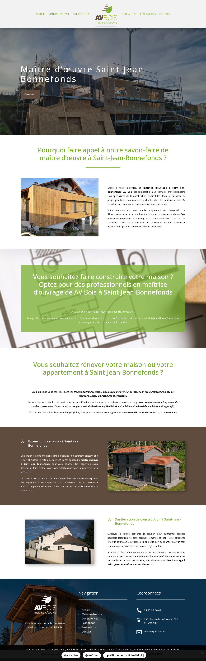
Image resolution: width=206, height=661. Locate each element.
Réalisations (148, 13)
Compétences (81, 13)
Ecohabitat (129, 13)
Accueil (40, 13)
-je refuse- (91, 655)
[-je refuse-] (202, 653)
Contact (164, 13)
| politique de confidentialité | (125, 655)
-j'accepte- (71, 655)
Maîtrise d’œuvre (59, 13)
